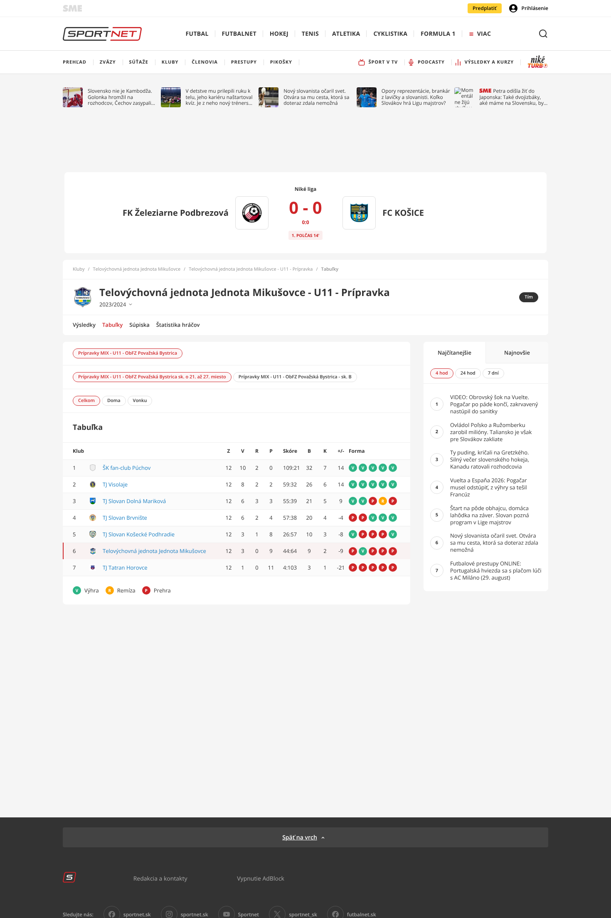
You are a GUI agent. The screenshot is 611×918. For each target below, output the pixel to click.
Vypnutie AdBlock (260, 878)
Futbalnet (239, 34)
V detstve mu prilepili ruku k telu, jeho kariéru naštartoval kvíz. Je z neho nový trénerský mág (220, 97)
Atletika (346, 34)
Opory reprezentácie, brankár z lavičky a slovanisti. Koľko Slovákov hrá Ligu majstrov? (416, 97)
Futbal (197, 34)
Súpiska (139, 324)
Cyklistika (390, 34)
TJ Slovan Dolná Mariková (134, 501)
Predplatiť (485, 8)
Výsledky (84, 324)
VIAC (484, 34)
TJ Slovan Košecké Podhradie (139, 534)
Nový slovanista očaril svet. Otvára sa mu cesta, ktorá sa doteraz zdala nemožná (316, 97)
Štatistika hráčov (178, 324)
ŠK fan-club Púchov (126, 467)
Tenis (310, 34)
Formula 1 (438, 34)
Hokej (279, 34)
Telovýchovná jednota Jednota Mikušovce (137, 269)
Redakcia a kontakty (160, 878)
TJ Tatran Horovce (125, 567)
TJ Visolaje (115, 484)
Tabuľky (112, 324)
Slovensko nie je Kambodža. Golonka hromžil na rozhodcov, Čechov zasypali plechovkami (120, 97)
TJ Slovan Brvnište (125, 517)
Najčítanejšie (454, 352)
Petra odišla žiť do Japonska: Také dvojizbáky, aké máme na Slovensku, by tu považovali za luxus (511, 97)
